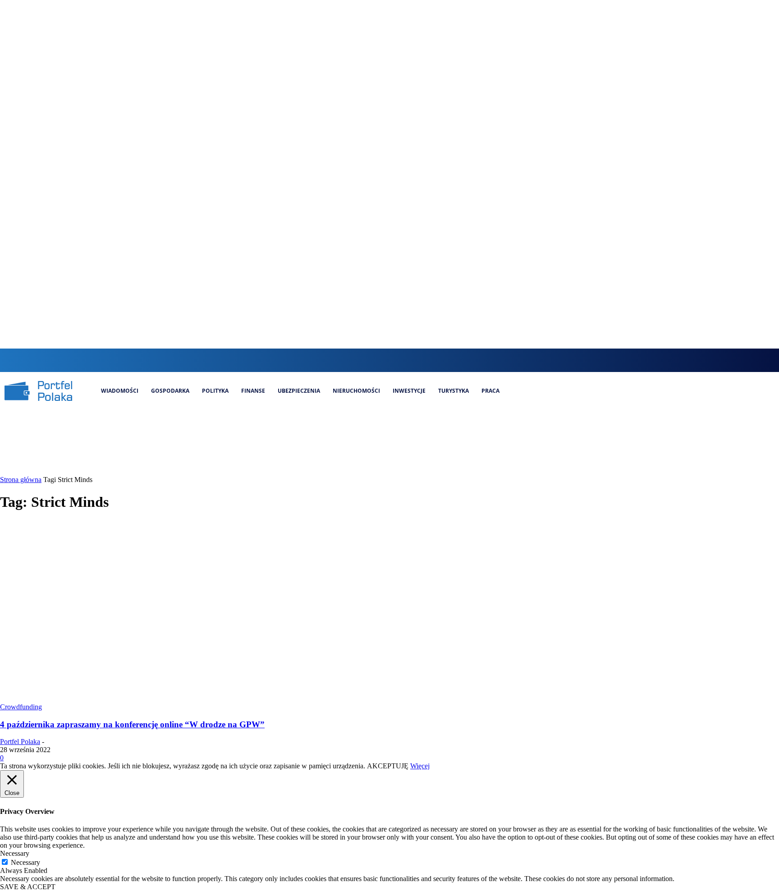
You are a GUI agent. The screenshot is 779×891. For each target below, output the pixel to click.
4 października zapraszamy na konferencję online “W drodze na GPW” (132, 724)
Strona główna (20, 479)
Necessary (25, 862)
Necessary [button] (14, 853)
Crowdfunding (21, 707)
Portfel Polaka (20, 741)
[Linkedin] (400, 360)
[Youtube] (431, 360)
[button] (352, 359)
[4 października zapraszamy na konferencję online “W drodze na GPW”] (173, 699)
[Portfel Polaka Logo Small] (38, 391)
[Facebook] (370, 360)
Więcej (420, 766)
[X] (415, 360)
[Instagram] (385, 360)
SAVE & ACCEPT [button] (27, 887)
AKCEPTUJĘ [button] (387, 766)
